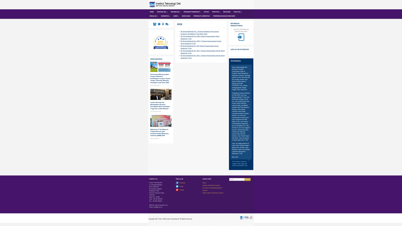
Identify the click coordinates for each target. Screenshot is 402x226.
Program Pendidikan (192, 12)
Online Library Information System (213, 193)
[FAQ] (166, 25)
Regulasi (154, 16)
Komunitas (165, 16)
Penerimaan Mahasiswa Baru (224, 16)
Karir (176, 16)
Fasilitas (238, 12)
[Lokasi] (163, 25)
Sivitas (206, 12)
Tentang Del (162, 12)
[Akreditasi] (158, 25)
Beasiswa (227, 12)
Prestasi (216, 12)
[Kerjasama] (154, 25)
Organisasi (175, 12)
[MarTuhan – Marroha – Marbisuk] (165, 4)
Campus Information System (211, 185)
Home (152, 12)
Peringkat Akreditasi (201, 16)
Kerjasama (186, 16)
